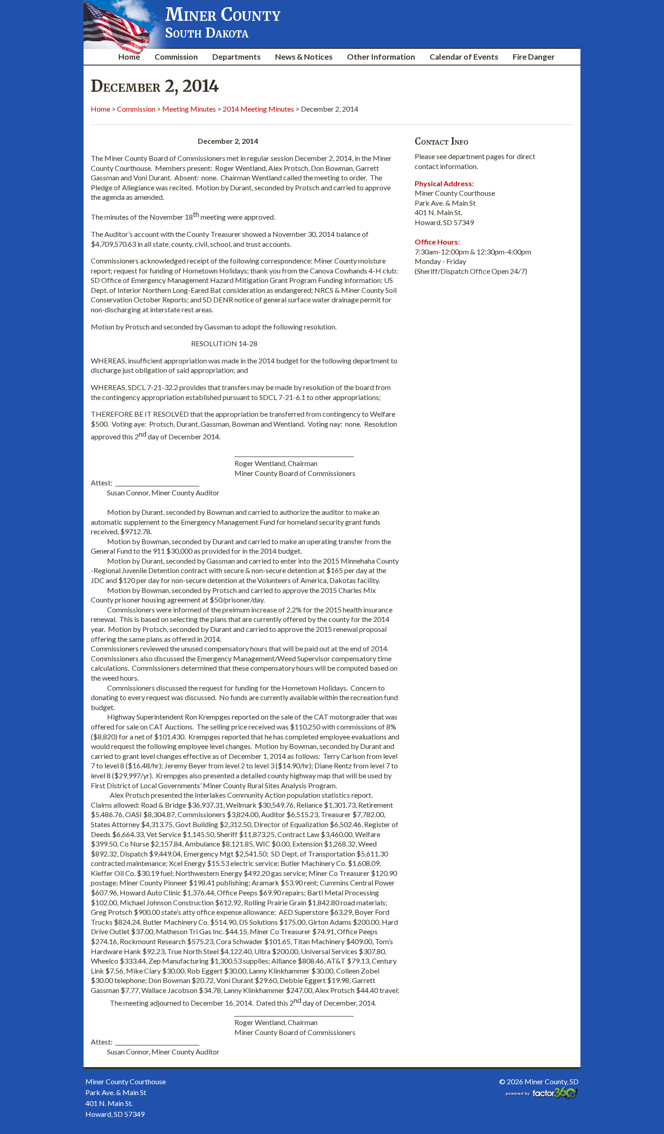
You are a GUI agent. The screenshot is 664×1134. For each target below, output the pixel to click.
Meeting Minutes (189, 108)
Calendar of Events (464, 56)
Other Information (381, 56)
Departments (236, 56)
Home (129, 56)
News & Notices (303, 56)
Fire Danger (534, 56)
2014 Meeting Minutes (258, 108)
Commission (176, 56)
